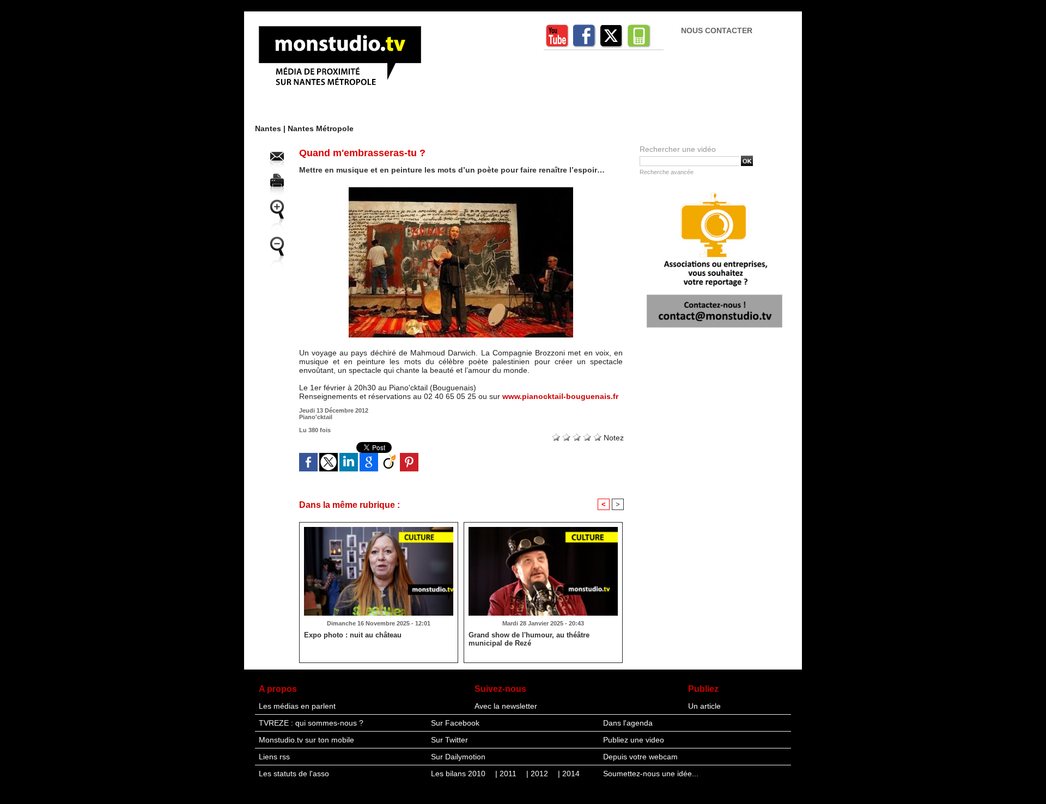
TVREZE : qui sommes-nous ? (311, 723)
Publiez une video (633, 739)
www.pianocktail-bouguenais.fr (560, 396)
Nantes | (271, 128)
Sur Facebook (455, 723)
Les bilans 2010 (459, 773)
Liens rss (274, 756)
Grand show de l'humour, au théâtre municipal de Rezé (529, 639)
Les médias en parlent (297, 706)
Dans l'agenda (628, 723)
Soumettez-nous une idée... (650, 773)
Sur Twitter (449, 739)
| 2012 (538, 773)
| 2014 (569, 773)
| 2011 (507, 773)
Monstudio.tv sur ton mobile (306, 739)
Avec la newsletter (506, 706)
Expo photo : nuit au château (353, 635)
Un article (704, 706)
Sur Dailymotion (458, 756)
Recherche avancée (667, 172)
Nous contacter (716, 30)
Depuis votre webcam (640, 756)
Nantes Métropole (321, 128)
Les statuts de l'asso (294, 773)
